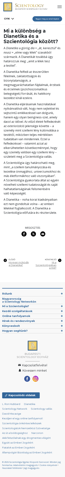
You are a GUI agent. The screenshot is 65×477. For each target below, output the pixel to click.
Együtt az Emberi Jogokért (17, 442)
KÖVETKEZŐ (50, 260)
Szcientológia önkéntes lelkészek (21, 423)
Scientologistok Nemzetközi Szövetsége (26, 428)
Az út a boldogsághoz (15, 433)
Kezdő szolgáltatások (17, 311)
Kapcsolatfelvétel (34, 365)
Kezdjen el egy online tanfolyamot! (22, 418)
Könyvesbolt (11, 326)
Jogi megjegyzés (31, 468)
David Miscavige (11, 413)
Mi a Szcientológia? (15, 306)
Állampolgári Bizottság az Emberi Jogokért (27, 452)
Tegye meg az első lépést (47, 19)
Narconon (37, 433)
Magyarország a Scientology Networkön (19, 300)
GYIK (7, 18)
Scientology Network (14, 408)
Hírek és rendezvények (18, 321)
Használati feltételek (12, 468)
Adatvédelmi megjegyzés (25, 465)
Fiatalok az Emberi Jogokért (18, 447)
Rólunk (7, 293)
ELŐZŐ (12, 260)
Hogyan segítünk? (15, 330)
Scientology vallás (41, 408)
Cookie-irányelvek (48, 465)
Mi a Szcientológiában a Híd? (46, 265)
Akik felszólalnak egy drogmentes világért (26, 438)
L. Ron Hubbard (11, 404)
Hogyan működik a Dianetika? (19, 264)
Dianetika (29, 404)
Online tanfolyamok (16, 316)
